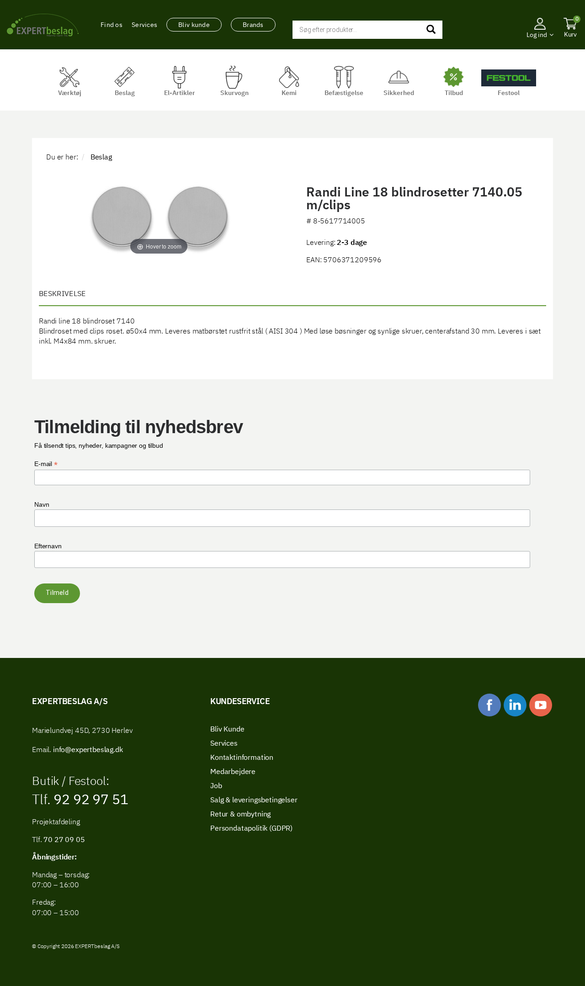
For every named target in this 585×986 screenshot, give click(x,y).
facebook (489, 705)
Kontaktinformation (241, 758)
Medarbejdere (232, 772)
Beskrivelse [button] (62, 294)
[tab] (292, 294)
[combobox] (367, 30)
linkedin (515, 705)
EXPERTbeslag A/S (43, 25)
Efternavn (48, 546)
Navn (41, 504)
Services (144, 25)
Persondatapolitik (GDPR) (251, 828)
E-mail (46, 464)
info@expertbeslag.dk (88, 750)
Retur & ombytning (240, 814)
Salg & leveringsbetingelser (254, 800)
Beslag (101, 157)
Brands (253, 25)
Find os (111, 25)
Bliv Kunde (227, 729)
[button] (539, 48)
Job (216, 786)
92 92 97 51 (89, 800)
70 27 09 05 (64, 840)
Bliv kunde (194, 25)
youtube (540, 705)
